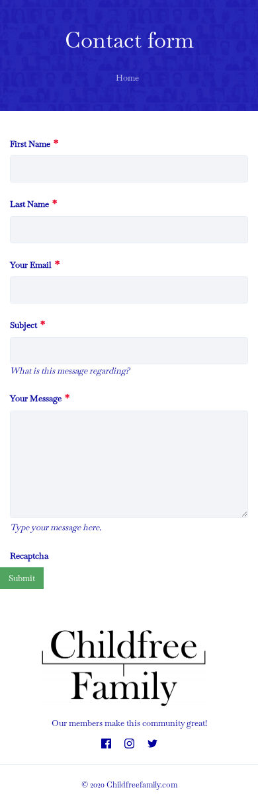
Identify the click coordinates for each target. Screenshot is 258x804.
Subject (27, 325)
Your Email (35, 265)
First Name (34, 144)
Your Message (39, 398)
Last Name (33, 204)
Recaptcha (29, 555)
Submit (22, 578)
